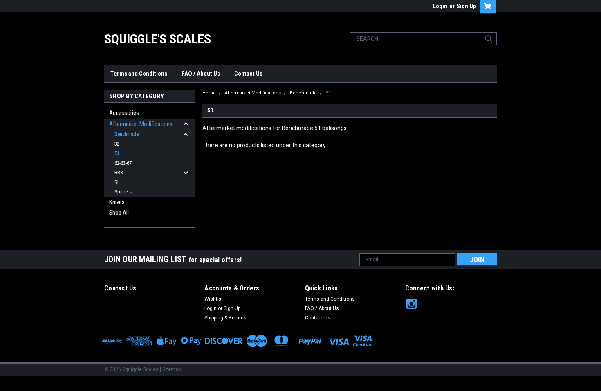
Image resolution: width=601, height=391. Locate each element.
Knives (117, 202)
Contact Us (248, 73)
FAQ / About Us (201, 73)
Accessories (124, 113)
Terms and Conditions (138, 73)
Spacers (123, 192)
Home (209, 93)
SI (116, 182)
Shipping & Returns (225, 318)
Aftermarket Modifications (141, 124)
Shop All (119, 212)
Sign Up (466, 6)
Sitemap (171, 369)
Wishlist (213, 299)
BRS (118, 172)
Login (440, 6)
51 (116, 153)
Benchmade (126, 134)
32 (116, 144)
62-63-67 (123, 163)
